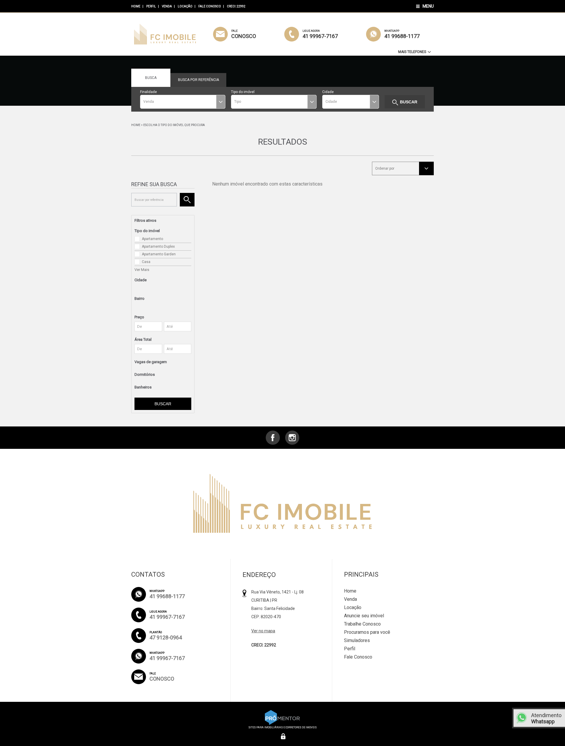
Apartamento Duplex (158, 246)
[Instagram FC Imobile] (292, 438)
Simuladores (357, 640)
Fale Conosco (209, 6)
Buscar (408, 102)
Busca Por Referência (198, 82)
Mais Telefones (412, 52)
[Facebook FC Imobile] (273, 438)
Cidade (328, 92)
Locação (185, 6)
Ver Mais (141, 269)
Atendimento (546, 718)
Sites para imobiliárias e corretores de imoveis (282, 727)
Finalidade (148, 92)
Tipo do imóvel (243, 92)
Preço (139, 317)
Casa (146, 262)
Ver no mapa (263, 630)
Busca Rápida (151, 81)
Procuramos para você (367, 632)
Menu (428, 6)
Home (135, 6)
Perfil (151, 6)
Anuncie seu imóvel (364, 615)
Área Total (143, 339)
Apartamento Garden (159, 254)
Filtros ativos (145, 220)
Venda (167, 6)
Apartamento (152, 239)
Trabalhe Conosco (362, 624)
